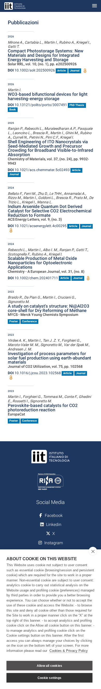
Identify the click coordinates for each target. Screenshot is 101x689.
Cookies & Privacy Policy (68, 651)
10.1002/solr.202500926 (31, 70)
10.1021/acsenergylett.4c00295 (37, 226)
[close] (93, 551)
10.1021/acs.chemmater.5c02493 (39, 170)
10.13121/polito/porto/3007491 (37, 105)
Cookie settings (49, 678)
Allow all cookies (49, 666)
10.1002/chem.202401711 (33, 278)
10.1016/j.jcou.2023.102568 (34, 373)
